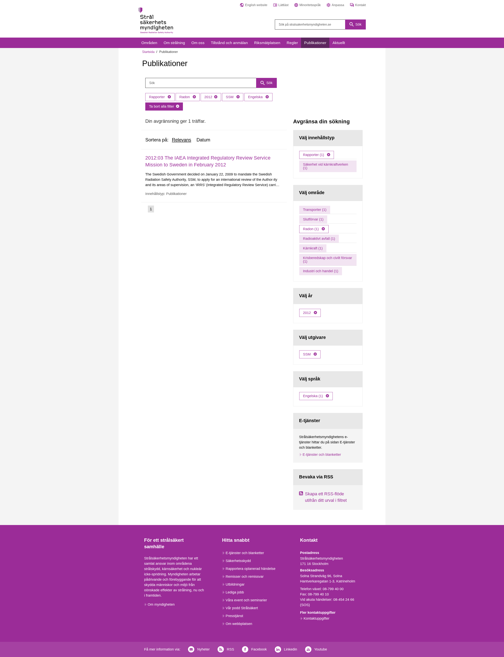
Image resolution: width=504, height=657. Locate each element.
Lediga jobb (235, 592)
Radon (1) (311, 229)
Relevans (181, 139)
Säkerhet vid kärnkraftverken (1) (325, 166)
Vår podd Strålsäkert (242, 608)
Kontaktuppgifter (316, 618)
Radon (185, 97)
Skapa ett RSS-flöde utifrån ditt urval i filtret (326, 497)
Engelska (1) (313, 396)
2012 (208, 97)
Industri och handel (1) (320, 271)
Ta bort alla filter (161, 106)
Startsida (148, 52)
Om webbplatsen (239, 624)
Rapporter (157, 97)
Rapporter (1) (314, 155)
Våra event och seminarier (246, 600)
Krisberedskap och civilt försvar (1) (327, 259)
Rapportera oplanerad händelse (250, 569)
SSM (230, 97)
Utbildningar (235, 584)
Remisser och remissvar (245, 577)
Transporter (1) (314, 210)
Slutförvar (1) (313, 219)
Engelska (256, 97)
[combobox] (320, 24)
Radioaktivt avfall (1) (319, 239)
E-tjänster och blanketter (322, 455)
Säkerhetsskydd (238, 561)
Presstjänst (234, 616)
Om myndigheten (161, 604)
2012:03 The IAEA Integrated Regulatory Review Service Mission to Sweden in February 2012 (208, 161)
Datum (203, 139)
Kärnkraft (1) (313, 248)
